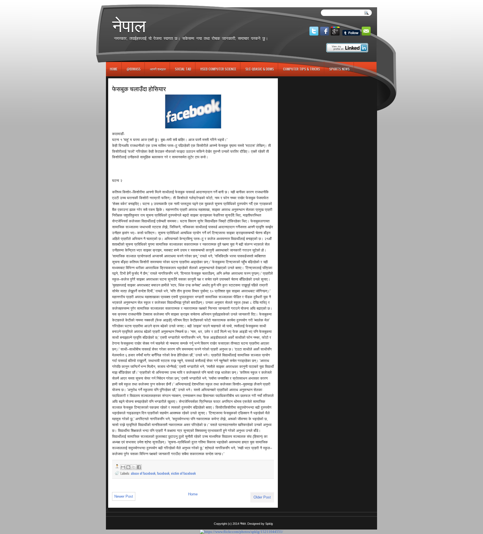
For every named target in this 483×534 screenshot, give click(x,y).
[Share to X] (133, 467)
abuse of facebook (143, 473)
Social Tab (183, 69)
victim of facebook (183, 473)
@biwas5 (134, 69)
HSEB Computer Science (218, 69)
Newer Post (123, 496)
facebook (163, 473)
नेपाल (129, 26)
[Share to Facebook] (139, 467)
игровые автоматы (131, 2)
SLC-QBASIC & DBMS (259, 69)
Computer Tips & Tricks (301, 69)
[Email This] (123, 467)
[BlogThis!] (128, 467)
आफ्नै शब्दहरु (158, 69)
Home (113, 69)
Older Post (262, 497)
